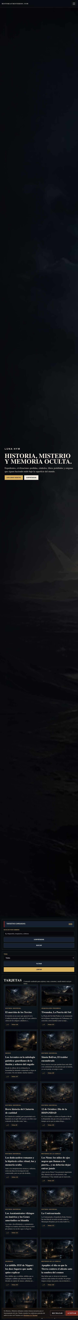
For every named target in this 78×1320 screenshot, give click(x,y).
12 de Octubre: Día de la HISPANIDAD (54, 1110)
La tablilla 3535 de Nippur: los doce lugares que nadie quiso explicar (19, 1268)
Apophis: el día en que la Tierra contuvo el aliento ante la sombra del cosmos (56, 1268)
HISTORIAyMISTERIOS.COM (15, 4)
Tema (6, 954)
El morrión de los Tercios (18, 1012)
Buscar (39, 945)
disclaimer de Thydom (30, 1315)
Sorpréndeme (31, 477)
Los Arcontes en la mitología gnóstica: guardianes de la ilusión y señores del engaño (20, 1060)
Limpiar (39, 969)
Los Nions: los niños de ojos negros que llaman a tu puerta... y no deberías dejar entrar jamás (56, 1163)
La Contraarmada (50, 1213)
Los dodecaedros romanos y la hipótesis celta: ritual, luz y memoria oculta (20, 1161)
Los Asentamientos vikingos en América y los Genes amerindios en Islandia (19, 1216)
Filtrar (39, 963)
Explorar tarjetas (14, 477)
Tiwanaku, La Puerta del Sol (56, 1012)
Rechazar (57, 1313)
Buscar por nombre (12, 930)
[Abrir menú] (74, 3)
